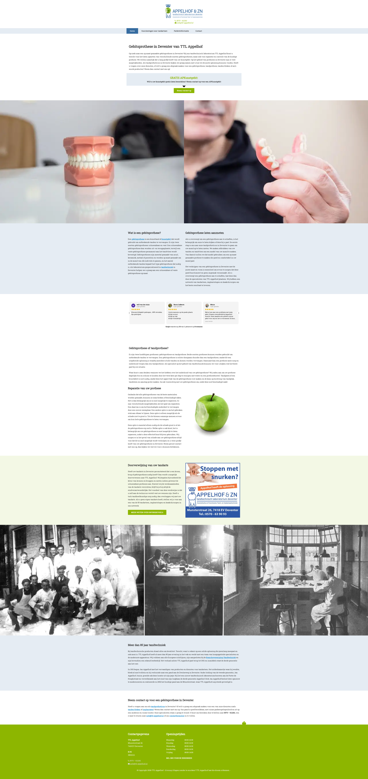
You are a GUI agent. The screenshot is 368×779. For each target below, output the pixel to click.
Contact (199, 31)
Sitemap (168, 770)
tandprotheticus (158, 706)
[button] (238, 313)
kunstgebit (166, 239)
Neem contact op (184, 90)
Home (132, 31)
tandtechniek (167, 267)
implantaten (148, 709)
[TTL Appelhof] (184, 11)
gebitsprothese (138, 239)
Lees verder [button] (172, 321)
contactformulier (177, 716)
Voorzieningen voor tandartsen (154, 31)
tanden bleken (134, 709)
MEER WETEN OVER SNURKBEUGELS (147, 512)
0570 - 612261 (181, 20)
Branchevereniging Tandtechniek (221, 657)
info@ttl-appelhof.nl (184, 23)
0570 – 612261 (229, 713)
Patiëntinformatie (181, 31)
